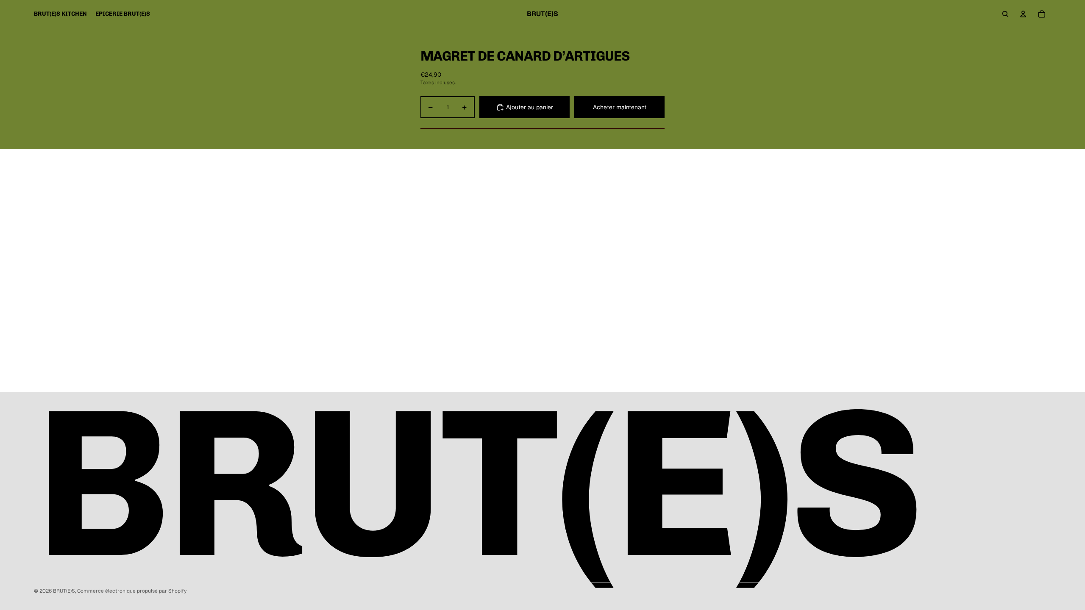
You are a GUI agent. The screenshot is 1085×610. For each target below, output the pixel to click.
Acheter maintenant (619, 107)
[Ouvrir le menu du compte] (1023, 14)
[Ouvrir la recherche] (1005, 14)
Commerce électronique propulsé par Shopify (131, 591)
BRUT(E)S (64, 591)
